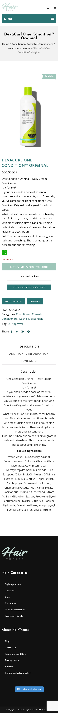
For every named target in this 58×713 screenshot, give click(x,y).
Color (7, 597)
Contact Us (10, 648)
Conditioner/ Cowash (24, 44)
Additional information (29, 353)
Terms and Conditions (15, 654)
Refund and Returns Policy (18, 673)
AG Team (48, 709)
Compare (35, 301)
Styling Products (13, 584)
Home (5, 44)
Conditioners (45, 44)
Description (29, 346)
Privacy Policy (12, 660)
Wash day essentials (20, 48)
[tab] (29, 346)
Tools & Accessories (15, 610)
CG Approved (16, 324)
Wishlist (9, 667)
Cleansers (10, 591)
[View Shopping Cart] (54, 8)
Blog (7, 641)
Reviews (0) (29, 361)
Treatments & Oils (14, 616)
